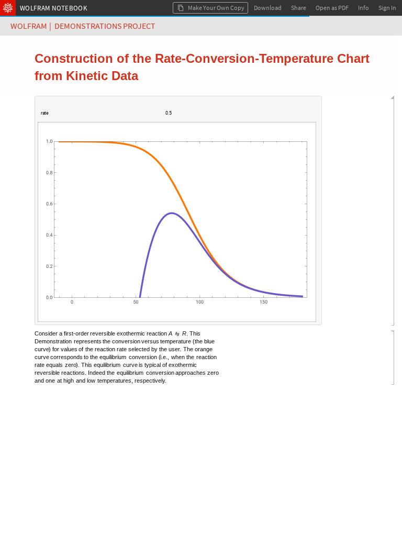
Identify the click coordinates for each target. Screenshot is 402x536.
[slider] (104, 118)
